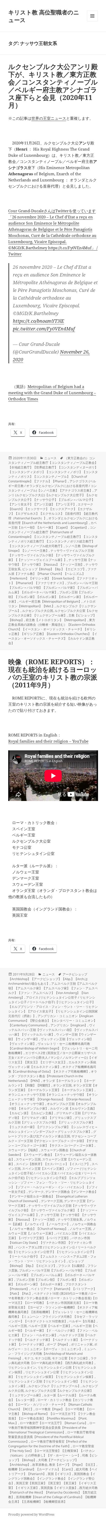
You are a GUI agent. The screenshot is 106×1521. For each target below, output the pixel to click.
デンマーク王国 (52, 1201)
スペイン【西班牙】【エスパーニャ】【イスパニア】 (53, 1164)
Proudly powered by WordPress (31, 1514)
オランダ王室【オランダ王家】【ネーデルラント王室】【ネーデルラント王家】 (53, 1087)
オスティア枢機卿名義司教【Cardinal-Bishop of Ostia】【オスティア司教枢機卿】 (52, 1069)
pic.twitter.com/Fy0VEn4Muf (44, 329)
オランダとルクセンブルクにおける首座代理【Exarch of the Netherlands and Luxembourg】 (53, 520)
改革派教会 (40, 1464)
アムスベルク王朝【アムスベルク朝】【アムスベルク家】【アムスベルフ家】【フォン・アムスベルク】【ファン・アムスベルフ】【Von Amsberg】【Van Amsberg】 (53, 990)
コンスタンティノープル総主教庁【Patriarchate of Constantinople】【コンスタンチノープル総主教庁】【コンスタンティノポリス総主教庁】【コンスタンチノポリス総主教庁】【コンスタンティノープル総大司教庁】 (53, 536)
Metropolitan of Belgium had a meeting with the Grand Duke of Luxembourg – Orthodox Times (52, 392)
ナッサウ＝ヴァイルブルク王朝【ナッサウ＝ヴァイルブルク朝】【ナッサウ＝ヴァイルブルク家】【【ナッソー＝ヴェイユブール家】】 (51, 555)
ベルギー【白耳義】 (83, 1321)
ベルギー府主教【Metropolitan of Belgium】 (50, 601)
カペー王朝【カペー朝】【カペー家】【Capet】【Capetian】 (52, 525)
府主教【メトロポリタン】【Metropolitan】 (56, 620)
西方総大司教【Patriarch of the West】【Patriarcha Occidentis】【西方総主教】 (53, 1492)
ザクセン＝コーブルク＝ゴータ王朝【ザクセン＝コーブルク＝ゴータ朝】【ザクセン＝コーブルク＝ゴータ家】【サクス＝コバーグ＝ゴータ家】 (53, 1141)
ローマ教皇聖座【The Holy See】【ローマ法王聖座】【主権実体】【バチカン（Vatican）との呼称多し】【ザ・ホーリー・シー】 (51, 1451)
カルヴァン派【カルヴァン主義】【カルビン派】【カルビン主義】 (52, 1110)
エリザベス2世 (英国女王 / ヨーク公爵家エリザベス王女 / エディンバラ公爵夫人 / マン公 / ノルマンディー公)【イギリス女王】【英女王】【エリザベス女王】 (52, 1057)
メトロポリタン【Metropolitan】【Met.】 (51, 603)
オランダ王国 (62, 1085)
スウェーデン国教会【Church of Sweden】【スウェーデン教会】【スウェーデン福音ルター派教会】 (52, 1155)
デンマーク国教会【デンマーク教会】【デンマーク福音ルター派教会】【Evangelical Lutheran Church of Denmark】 (53, 1196)
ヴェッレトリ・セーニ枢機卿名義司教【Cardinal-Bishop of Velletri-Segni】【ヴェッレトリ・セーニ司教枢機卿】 (53, 1048)
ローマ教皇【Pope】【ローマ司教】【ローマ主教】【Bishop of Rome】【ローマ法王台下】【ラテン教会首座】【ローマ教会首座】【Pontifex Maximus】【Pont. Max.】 (51, 1416)
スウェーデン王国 (28, 1159)
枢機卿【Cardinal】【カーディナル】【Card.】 (41, 1469)
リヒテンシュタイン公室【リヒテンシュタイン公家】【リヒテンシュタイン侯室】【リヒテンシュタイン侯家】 (51, 1374)
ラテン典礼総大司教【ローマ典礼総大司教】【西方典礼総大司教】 (52, 1360)
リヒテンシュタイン (22, 1367)
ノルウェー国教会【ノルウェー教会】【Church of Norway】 (52, 1226)
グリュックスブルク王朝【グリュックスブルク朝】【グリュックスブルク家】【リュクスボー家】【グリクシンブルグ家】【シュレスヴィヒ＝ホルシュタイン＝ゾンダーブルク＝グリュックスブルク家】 (53, 1125)
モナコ (28, 1358)
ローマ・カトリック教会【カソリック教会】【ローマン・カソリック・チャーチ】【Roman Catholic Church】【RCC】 (50, 1404)
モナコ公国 (42, 1358)
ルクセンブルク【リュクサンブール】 (54, 1386)
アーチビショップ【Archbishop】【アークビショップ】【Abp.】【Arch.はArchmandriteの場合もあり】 (48, 979)
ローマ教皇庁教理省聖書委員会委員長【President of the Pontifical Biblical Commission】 (51, 1437)
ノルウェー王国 (80, 1229)
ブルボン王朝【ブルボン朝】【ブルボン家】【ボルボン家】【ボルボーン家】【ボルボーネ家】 (53, 597)
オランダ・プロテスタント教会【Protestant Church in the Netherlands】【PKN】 (52, 1076)
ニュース (50, 458)
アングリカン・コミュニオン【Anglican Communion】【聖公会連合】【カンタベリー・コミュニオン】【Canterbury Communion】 (52, 1020)
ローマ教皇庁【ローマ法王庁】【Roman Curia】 (54, 1423)
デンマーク (36, 1192)
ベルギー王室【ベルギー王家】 (50, 1326)
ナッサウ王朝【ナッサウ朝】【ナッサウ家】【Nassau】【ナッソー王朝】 (52, 562)
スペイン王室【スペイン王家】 (43, 1168)
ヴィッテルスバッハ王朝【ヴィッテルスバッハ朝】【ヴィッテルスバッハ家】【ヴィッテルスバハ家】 (53, 1030)
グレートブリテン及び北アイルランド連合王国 (52, 1133)
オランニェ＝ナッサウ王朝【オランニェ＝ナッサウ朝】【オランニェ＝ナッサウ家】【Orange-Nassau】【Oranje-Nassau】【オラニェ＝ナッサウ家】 (53, 1099)
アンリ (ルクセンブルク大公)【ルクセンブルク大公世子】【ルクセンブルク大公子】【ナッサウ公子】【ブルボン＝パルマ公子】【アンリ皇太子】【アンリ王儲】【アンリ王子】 (53, 497)
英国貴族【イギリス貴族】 (59, 1488)
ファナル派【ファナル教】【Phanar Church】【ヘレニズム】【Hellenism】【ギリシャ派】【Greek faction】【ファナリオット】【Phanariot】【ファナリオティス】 (53, 576)
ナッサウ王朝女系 (70, 1219)
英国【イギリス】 (60, 1474)
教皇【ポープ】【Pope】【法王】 (72, 1464)
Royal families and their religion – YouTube (48, 741)
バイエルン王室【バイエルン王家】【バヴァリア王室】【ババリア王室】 (52, 1235)
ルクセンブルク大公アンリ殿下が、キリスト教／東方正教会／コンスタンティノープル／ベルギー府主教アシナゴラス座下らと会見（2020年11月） (53, 86)
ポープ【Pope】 (58, 1344)
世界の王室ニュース (48, 118)
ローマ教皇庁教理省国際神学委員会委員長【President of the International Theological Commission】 (51, 1427)
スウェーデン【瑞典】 (23, 1150)
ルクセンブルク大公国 (37, 611)
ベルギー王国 (17, 1326)
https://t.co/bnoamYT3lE (38, 321)
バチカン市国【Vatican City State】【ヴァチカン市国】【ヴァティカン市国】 (50, 1242)
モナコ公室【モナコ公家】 (70, 1358)
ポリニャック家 (82, 1344)
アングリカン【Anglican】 (68, 1025)
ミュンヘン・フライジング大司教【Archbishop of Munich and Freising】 (52, 1353)
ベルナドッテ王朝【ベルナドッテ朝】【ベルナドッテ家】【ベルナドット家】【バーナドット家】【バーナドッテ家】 (53, 1340)
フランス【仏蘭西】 (72, 1266)
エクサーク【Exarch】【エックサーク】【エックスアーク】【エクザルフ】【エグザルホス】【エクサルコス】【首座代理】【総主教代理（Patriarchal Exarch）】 (53, 511)
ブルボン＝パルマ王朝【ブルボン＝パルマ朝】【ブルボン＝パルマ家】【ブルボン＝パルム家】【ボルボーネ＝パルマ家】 (53, 587)
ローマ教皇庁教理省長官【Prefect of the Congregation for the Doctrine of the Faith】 (47, 1443)
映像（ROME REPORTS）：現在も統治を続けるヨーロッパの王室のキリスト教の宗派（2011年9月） (52, 673)
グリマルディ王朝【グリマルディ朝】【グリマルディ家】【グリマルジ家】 (52, 1115)
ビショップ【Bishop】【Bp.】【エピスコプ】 (54, 569)
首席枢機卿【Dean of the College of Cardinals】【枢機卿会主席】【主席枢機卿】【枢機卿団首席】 (52, 1499)
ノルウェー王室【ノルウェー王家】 (52, 1231)
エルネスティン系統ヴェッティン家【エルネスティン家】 (52, 1064)
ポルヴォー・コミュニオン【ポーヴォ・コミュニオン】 (52, 1346)
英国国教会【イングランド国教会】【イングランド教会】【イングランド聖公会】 (51, 1478)
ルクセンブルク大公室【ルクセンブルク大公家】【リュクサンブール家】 (53, 613)
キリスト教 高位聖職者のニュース (43, 16)
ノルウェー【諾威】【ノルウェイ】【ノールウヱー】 (52, 1221)
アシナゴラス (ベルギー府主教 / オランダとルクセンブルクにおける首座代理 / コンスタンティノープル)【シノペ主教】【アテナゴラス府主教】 (52, 486)
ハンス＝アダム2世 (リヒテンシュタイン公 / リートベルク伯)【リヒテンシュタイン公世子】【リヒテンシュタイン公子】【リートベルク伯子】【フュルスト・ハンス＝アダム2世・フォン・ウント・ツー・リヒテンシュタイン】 (52, 1254)
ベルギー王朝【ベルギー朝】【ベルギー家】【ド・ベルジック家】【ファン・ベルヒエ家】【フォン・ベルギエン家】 (53, 1330)
